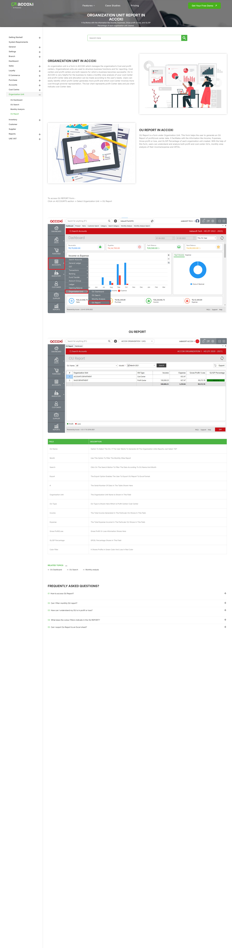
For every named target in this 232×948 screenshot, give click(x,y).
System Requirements (18, 42)
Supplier (12, 129)
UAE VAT (13, 138)
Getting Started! (16, 37)
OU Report (14, 114)
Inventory (13, 119)
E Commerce (14, 75)
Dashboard (13, 61)
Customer (13, 124)
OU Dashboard (16, 100)
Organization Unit (16, 94)
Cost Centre (14, 89)
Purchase (13, 80)
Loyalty (12, 70)
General (12, 47)
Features (88, 5)
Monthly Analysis (17, 109)
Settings (12, 51)
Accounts (13, 85)
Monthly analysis (92, 570)
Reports (12, 134)
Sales (11, 66)
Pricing (135, 5)
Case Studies (112, 5)
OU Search (14, 105)
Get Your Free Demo (202, 5)
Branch (12, 56)
